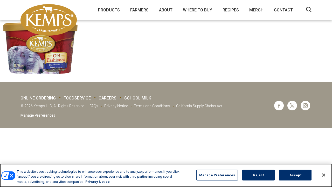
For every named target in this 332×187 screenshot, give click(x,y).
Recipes (231, 10)
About (165, 10)
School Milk (137, 98)
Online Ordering (38, 98)
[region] (166, 175)
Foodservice (77, 98)
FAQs (93, 106)
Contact (283, 10)
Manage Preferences (37, 115)
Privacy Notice (116, 106)
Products (109, 10)
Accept (295, 175)
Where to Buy (197, 10)
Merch (256, 10)
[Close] (323, 175)
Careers (107, 98)
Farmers (139, 10)
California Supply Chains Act (199, 106)
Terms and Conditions (152, 106)
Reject (258, 175)
